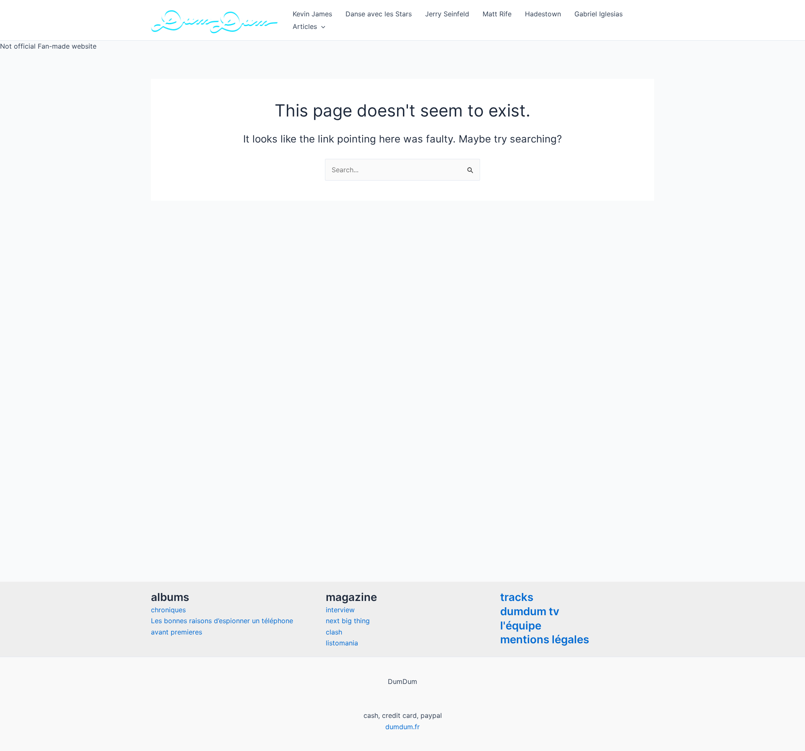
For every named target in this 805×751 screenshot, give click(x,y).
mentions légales (544, 639)
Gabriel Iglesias (598, 14)
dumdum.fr (402, 727)
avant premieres (176, 632)
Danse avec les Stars (378, 14)
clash (334, 632)
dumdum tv (529, 611)
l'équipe (520, 625)
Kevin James (312, 14)
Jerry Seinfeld (447, 14)
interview (340, 610)
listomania (342, 643)
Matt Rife (497, 14)
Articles (305, 26)
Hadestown (543, 14)
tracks (516, 596)
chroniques (168, 610)
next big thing (348, 620)
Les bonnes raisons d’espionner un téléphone (222, 620)
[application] (321, 26)
